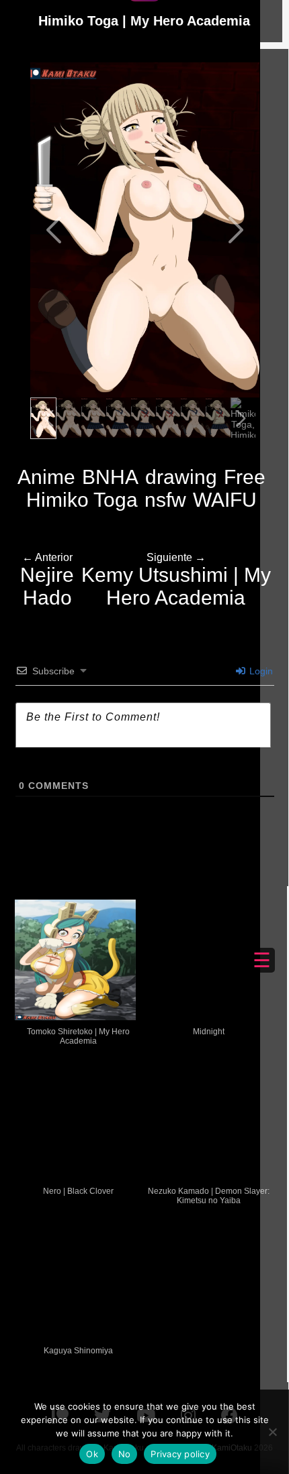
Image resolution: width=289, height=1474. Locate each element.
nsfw (165, 500)
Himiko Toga (82, 500)
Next (234, 230)
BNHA (110, 477)
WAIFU (225, 500)
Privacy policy (180, 1454)
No (124, 1454)
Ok (92, 1454)
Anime (46, 477)
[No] (272, 1431)
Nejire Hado (47, 580)
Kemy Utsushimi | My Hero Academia (176, 580)
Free (244, 477)
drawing (181, 477)
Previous (55, 230)
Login (260, 671)
